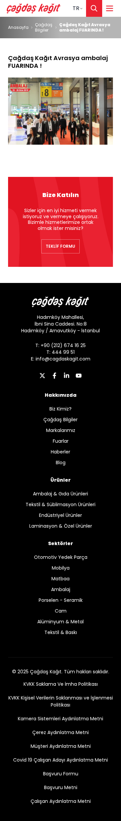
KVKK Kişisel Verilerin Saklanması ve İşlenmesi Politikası (60, 701)
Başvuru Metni (60, 787)
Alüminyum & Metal (60, 621)
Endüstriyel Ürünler (60, 515)
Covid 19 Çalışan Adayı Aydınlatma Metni (60, 760)
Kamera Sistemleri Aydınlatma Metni (60, 718)
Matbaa (60, 578)
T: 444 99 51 (60, 352)
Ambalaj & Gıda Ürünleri (60, 493)
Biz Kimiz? (60, 408)
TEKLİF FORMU (60, 246)
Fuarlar (61, 441)
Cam (61, 611)
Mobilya (61, 568)
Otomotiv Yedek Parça (60, 557)
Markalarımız (60, 430)
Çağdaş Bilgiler (43, 27)
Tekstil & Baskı (60, 632)
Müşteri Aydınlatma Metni (61, 746)
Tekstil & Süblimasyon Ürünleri (60, 504)
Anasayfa (18, 27)
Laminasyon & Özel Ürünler (60, 526)
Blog (61, 462)
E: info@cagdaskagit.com (60, 358)
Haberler (60, 451)
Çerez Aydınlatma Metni (60, 732)
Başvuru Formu (60, 773)
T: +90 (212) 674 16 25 (60, 345)
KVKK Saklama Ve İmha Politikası (61, 684)
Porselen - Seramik (61, 600)
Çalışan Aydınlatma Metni (61, 801)
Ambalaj (60, 589)
